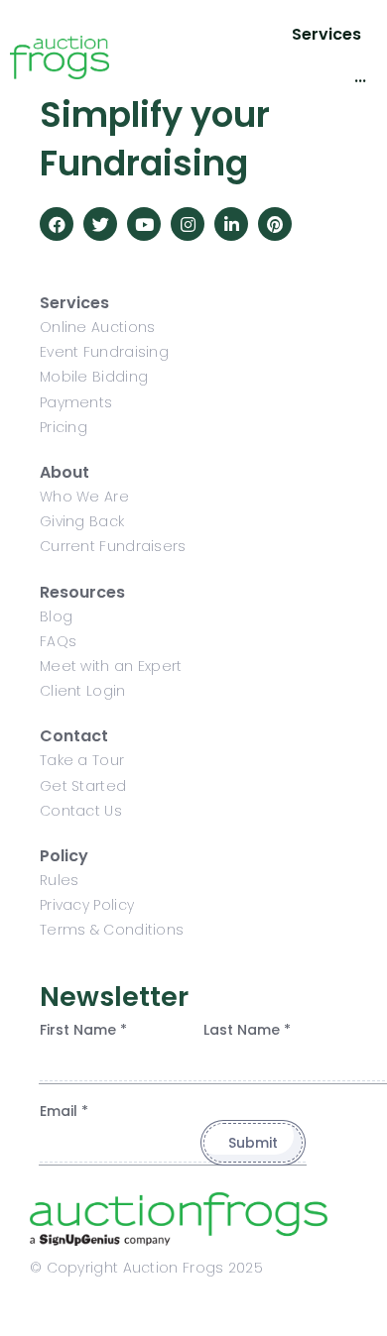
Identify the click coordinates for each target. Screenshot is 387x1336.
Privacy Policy (87, 905)
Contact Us (81, 811)
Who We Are (84, 496)
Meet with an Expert (111, 666)
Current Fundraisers (113, 546)
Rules (59, 880)
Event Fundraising (104, 352)
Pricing (63, 427)
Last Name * (247, 1030)
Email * (64, 1111)
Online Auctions (98, 327)
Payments (76, 402)
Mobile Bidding (94, 377)
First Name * (83, 1030)
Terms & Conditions (112, 930)
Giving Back (82, 521)
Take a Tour (82, 760)
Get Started (83, 786)
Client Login (83, 691)
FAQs (58, 641)
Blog (56, 616)
